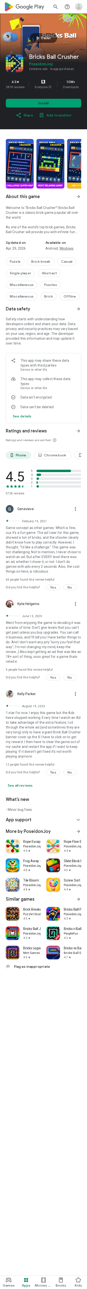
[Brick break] (40, 261)
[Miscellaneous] (21, 284)
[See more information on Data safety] (78, 309)
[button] (50, 87)
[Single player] (20, 273)
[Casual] (66, 261)
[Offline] (70, 296)
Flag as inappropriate (28, 966)
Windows (66, 248)
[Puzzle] (15, 261)
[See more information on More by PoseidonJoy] (78, 831)
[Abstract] (49, 273)
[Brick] (48, 296)
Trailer (43, 38)
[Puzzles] (50, 284)
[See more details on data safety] (22, 416)
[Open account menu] (79, 7)
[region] (43, 84)
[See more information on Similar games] (78, 899)
